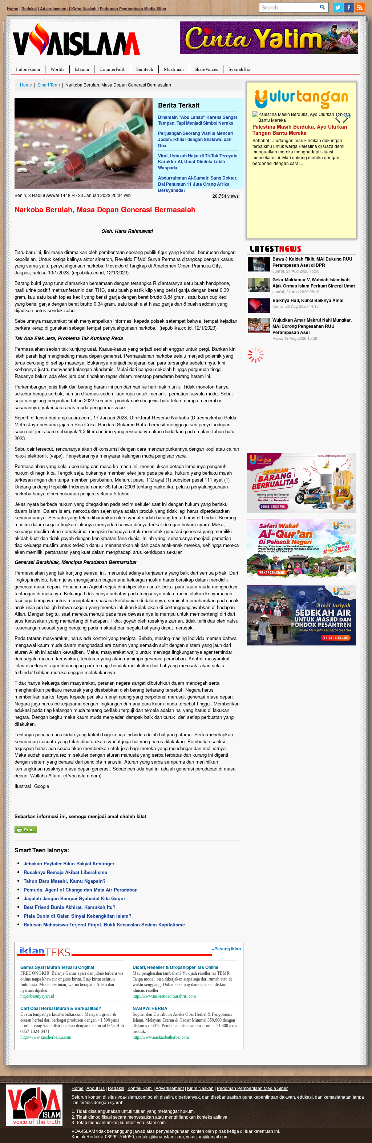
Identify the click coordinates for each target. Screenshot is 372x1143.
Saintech (144, 69)
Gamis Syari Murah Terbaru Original (57, 967)
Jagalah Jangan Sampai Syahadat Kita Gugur (74, 898)
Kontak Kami (140, 1088)
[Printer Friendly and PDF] (26, 829)
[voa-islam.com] (76, 42)
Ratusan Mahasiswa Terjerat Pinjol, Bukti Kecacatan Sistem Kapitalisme (104, 924)
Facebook (349, 7)
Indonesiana (28, 69)
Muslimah (174, 69)
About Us (95, 1088)
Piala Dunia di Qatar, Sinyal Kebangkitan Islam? (78, 915)
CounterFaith (113, 69)
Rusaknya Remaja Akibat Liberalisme (65, 872)
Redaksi (29, 8)
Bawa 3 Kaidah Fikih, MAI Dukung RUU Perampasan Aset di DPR (312, 261)
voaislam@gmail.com (207, 1136)
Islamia (82, 69)
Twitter (338, 7)
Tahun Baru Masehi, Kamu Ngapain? (65, 880)
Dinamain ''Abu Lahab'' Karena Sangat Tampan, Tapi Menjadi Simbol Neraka (197, 120)
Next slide (345, 118)
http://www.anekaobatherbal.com (161, 1037)
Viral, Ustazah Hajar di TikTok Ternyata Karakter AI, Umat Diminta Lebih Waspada (198, 161)
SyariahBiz (239, 69)
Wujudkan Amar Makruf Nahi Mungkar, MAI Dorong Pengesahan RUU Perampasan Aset (312, 326)
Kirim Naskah (84, 8)
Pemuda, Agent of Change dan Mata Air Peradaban (81, 889)
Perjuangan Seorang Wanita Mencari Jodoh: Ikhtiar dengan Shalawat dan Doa (195, 139)
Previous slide (337, 118)
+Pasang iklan (226, 948)
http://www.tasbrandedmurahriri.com (164, 996)
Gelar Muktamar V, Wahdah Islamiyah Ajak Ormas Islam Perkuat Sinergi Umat (313, 282)
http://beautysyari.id (37, 996)
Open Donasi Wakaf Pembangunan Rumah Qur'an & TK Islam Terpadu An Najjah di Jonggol (299, 138)
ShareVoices (206, 69)
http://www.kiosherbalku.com (45, 1037)
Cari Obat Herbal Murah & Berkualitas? (60, 1008)
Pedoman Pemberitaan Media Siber (133, 8)
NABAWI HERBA (150, 1008)
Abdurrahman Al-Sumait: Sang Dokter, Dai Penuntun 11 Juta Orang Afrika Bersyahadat (197, 183)
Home (12, 8)
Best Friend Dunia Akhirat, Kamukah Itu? (70, 906)
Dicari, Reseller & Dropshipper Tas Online (175, 967)
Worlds (57, 69)
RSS (360, 7)
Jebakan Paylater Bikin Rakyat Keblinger (69, 863)
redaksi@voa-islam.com (160, 1136)
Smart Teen (48, 84)
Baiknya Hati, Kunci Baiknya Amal (307, 300)
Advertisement (54, 8)
